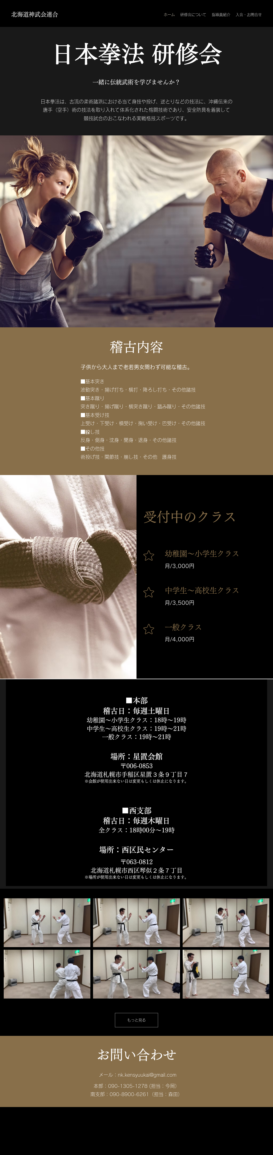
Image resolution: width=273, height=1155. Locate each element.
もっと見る (136, 1020)
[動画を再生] (47, 922)
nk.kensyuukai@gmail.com (147, 1074)
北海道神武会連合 (34, 14)
